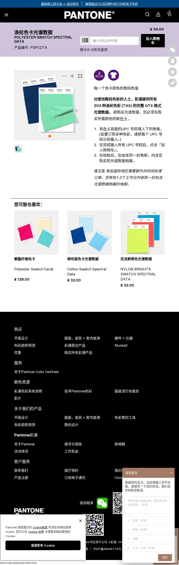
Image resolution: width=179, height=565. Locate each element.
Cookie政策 (40, 527)
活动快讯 (21, 451)
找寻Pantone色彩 (78, 391)
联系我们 (21, 470)
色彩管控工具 (125, 417)
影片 (17, 398)
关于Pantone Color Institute (36, 371)
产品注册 (21, 477)
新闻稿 (120, 444)
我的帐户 (122, 470)
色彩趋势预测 (24, 424)
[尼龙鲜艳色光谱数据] (142, 232)
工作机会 (71, 451)
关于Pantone (24, 444)
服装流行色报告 (127, 391)
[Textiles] (113, 75)
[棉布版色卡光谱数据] (89, 232)
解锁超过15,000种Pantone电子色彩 (111, 4)
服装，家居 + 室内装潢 (82, 417)
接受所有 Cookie (43, 545)
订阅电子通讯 (74, 477)
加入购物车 (153, 40)
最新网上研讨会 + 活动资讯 (60, 4)
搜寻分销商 (73, 444)
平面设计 (21, 417)
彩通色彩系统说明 (28, 391)
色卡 (123, 118)
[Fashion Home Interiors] (99, 75)
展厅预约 (71, 470)
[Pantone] (89, 15)
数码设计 (71, 424)
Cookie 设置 (36, 532)
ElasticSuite (30, 563)
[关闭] (80, 521)
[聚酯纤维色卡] (36, 232)
